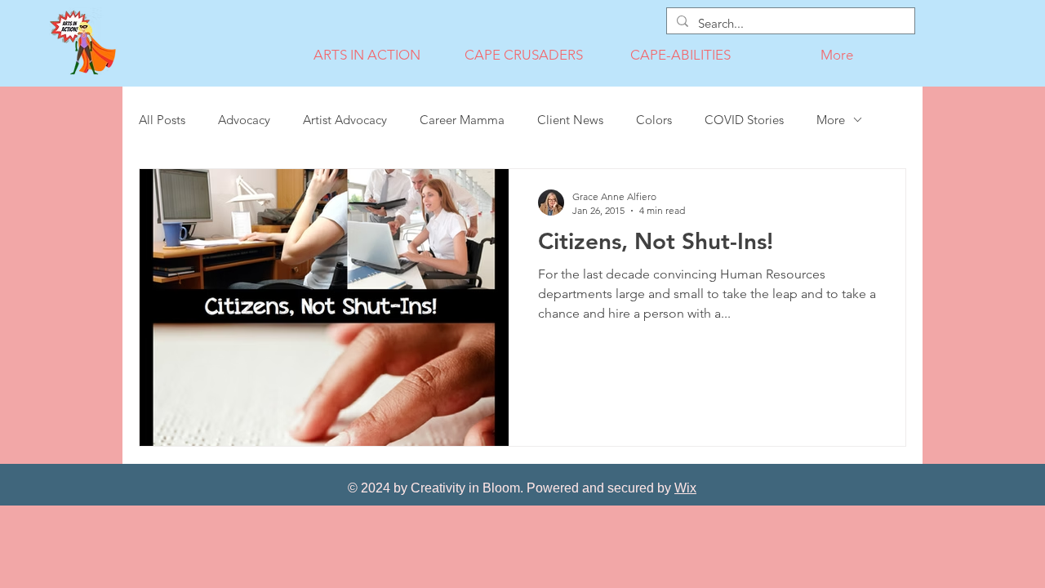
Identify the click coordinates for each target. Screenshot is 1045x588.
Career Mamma (462, 119)
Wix (685, 488)
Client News (570, 119)
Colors (654, 119)
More (830, 119)
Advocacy (244, 119)
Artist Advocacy (345, 119)
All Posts (162, 119)
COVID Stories (744, 119)
